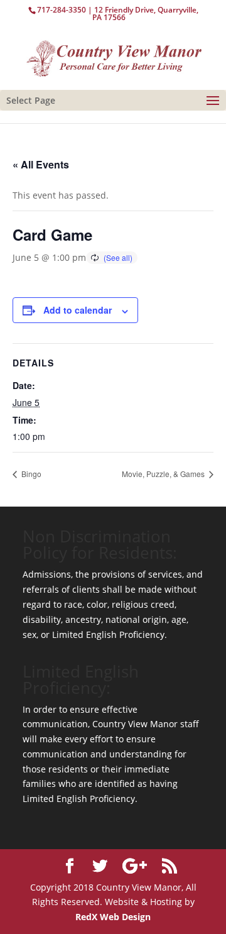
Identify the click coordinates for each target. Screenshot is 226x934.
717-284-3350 (61, 9)
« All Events (41, 164)
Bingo (30, 473)
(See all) (118, 257)
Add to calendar (77, 310)
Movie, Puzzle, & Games (164, 473)
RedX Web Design (113, 917)
